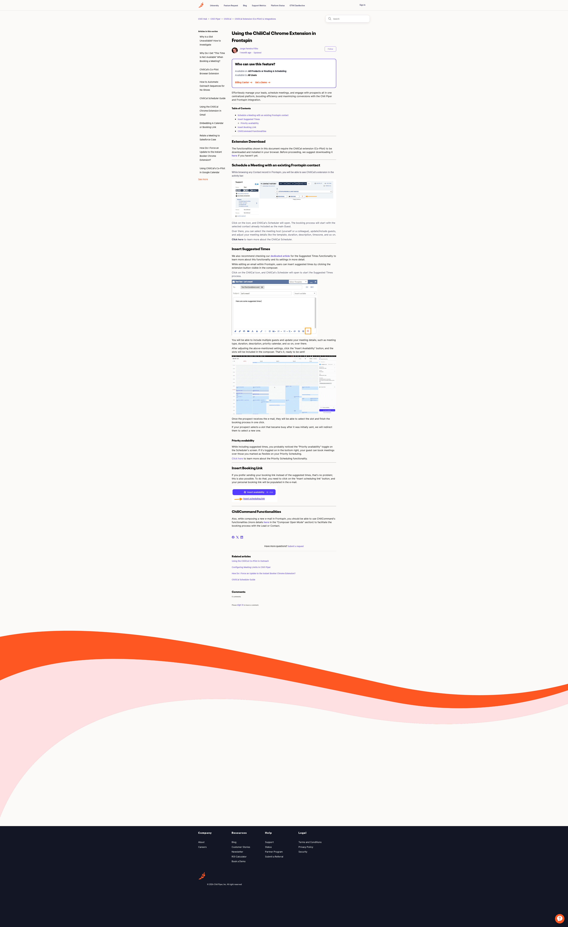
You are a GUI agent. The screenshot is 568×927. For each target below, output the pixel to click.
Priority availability (250, 123)
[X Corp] (237, 537)
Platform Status (278, 5)
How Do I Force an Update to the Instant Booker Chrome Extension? (211, 153)
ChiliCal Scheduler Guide (212, 98)
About (201, 842)
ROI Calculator (239, 856)
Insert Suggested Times (249, 119)
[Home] (201, 6)
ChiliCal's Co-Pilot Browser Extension (209, 71)
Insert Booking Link (247, 127)
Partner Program (274, 851)
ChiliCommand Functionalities (252, 131)
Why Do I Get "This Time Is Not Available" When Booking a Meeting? (212, 56)
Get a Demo (261, 82)
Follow (330, 49)
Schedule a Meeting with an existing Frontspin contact (263, 115)
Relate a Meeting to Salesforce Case (210, 137)
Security (302, 851)
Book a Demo (239, 861)
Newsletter (237, 851)
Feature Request (231, 5)
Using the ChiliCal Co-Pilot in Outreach (250, 561)
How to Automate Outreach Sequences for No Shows (212, 85)
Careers (202, 847)
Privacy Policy (305, 847)
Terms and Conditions (310, 842)
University (214, 5)
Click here (237, 458)
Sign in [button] (362, 5)
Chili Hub (202, 18)
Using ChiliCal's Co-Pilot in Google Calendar (212, 170)
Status (268, 847)
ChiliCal (227, 18)
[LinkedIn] (241, 537)
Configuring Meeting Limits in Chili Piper (251, 567)
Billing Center (242, 82)
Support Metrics (259, 5)
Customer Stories (241, 847)
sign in (240, 604)
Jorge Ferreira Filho (249, 48)
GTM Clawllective (297, 5)
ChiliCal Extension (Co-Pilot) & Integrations (255, 18)
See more (203, 179)
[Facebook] (233, 537)
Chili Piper (215, 18)
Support (269, 842)
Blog (245, 5)
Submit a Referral (274, 856)
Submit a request (296, 546)
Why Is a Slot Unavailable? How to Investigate (210, 40)
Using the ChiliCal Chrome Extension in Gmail (210, 110)
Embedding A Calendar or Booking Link (212, 125)
